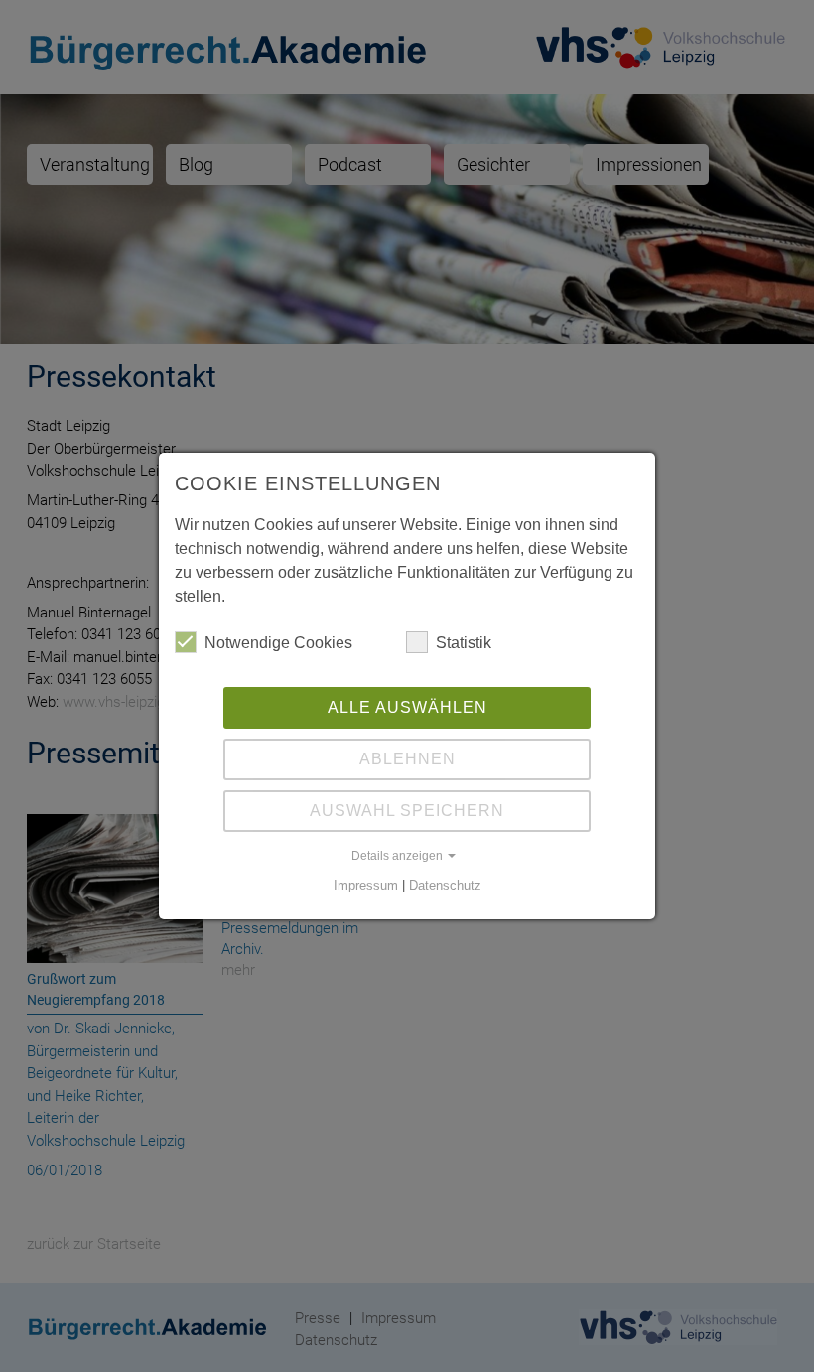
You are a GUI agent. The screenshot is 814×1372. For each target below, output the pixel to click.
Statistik (463, 642)
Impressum (366, 885)
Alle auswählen (407, 707)
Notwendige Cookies (278, 642)
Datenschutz (445, 885)
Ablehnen (407, 759)
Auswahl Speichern (407, 810)
